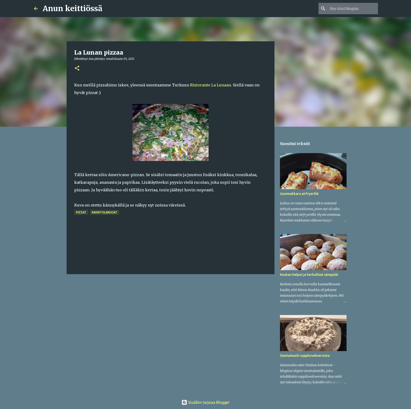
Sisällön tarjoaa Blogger (208, 402)
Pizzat (81, 212)
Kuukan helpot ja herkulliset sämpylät (309, 275)
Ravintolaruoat (104, 212)
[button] (77, 68)
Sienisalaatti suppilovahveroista (305, 355)
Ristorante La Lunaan (210, 85)
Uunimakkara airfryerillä (299, 194)
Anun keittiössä (73, 8)
